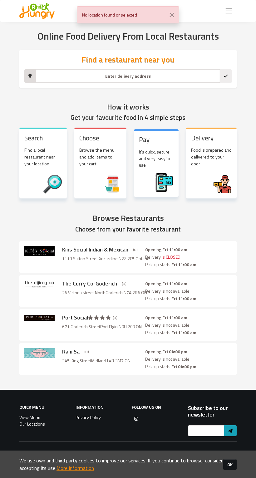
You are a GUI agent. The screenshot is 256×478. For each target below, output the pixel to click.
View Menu (29, 417)
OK (230, 464)
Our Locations (32, 424)
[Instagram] (136, 418)
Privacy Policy (88, 417)
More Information (75, 468)
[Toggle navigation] (229, 11)
